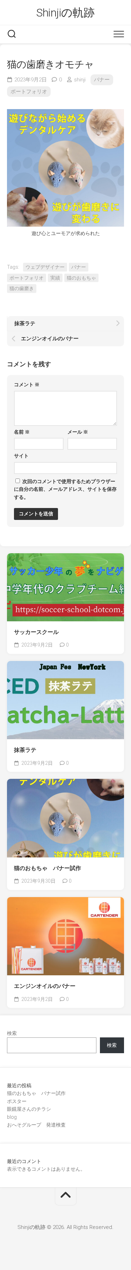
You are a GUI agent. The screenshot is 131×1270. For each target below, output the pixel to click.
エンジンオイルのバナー (44, 986)
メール (77, 432)
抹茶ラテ (25, 750)
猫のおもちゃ (81, 278)
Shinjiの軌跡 (65, 12)
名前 (22, 432)
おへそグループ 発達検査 (36, 1125)
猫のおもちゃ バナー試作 (47, 868)
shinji (80, 79)
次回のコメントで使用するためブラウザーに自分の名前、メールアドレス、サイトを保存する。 (65, 489)
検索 (12, 1033)
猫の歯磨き (21, 288)
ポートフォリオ (28, 91)
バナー (102, 79)
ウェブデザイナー (45, 267)
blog (12, 1117)
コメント (26, 384)
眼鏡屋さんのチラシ (29, 1109)
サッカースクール (36, 632)
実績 (55, 278)
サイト (21, 456)
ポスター (17, 1101)
